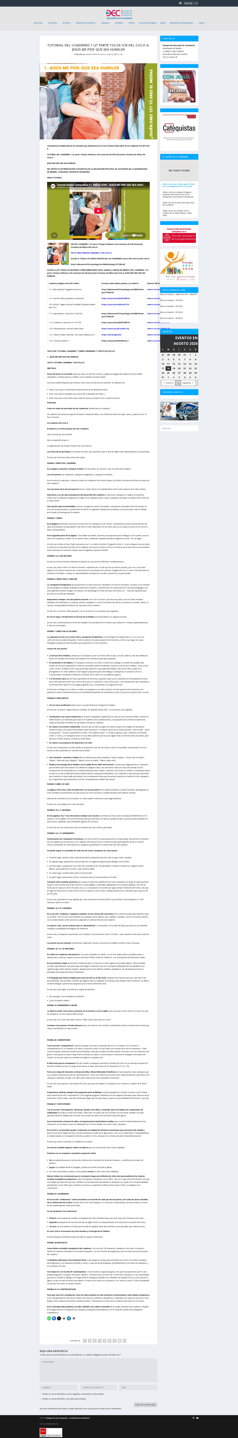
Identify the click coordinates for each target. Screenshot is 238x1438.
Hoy (178, 382)
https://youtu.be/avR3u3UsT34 (115, 304)
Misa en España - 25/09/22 (171, 318)
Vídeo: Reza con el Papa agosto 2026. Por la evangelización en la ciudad (179, 185)
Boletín (163, 23)
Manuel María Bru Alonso (96, 54)
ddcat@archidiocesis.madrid (175, 54)
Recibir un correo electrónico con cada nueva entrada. (64, 1399)
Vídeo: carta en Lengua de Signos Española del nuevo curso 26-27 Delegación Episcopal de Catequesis (178, 194)
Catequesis (105, 23)
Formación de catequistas (85, 23)
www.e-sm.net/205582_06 (158, 328)
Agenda (202, 23)
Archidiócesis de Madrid (79, 1418)
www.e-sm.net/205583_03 (158, 304)
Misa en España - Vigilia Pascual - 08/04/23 (178, 294)
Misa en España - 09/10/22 (171, 306)
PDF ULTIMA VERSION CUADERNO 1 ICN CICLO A (91, 253)
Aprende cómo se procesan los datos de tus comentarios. (98, 1408)
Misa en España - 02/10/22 (171, 312)
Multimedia (119, 23)
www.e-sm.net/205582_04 (158, 313)
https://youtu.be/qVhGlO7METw (116, 298)
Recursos (66, 23)
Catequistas (52, 23)
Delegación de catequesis (57, 1418)
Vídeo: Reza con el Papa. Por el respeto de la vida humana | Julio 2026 (177, 213)
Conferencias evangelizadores (181, 23)
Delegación (37, 23)
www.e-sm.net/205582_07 (158, 334)
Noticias (132, 23)
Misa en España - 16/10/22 (171, 300)
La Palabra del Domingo (147, 23)
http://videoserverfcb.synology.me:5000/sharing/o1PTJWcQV (98, 264)
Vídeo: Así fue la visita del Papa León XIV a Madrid (178, 204)
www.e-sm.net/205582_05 (158, 322)
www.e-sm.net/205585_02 (158, 298)
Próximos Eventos (173, 392)
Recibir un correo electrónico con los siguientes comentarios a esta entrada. (73, 1394)
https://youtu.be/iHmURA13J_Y (115, 341)
